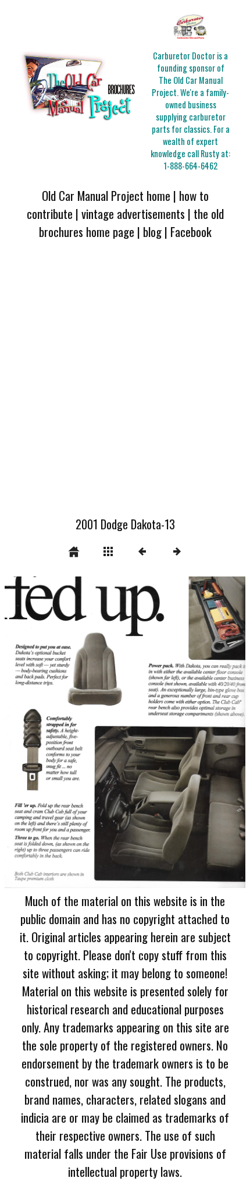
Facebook (191, 231)
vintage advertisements (133, 213)
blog (152, 231)
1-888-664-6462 (190, 166)
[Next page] (173, 732)
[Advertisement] (125, 385)
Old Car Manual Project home (106, 195)
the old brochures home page (131, 222)
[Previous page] (53, 732)
